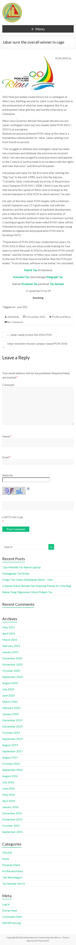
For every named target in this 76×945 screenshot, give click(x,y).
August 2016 (10, 776)
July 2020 (8, 689)
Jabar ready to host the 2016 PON (29, 334)
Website (7, 475)
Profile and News (61, 316)
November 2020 (12, 664)
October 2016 (11, 763)
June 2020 (8, 695)
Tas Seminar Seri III (13, 883)
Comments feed (12, 916)
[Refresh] (28, 488)
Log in (6, 904)
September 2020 (12, 676)
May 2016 (8, 794)
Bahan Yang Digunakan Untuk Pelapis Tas (27, 592)
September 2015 (12, 831)
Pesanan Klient (11, 865)
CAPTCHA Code (12, 517)
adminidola (13, 316)
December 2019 (12, 720)
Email (6, 457)
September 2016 (12, 769)
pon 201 (22, 307)
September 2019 (12, 738)
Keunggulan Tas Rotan (15, 573)
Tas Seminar (57, 283)
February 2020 (11, 707)
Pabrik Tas (30, 270)
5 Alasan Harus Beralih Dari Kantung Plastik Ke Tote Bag (36, 585)
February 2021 (11, 645)
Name (6, 436)
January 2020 (10, 714)
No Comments (15, 322)
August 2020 (10, 683)
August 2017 (10, 757)
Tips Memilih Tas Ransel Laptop (21, 567)
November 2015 (12, 819)
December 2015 (12, 813)
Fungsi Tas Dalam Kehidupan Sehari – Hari (27, 579)
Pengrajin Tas (55, 277)
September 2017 (12, 751)
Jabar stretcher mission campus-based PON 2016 (34, 345)
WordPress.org (11, 922)
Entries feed (9, 910)
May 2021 (8, 627)
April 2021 (8, 633)
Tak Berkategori (12, 877)
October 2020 (11, 670)
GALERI (7, 852)
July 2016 (8, 782)
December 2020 (12, 658)
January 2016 (10, 807)
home (5, 858)
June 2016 (8, 788)
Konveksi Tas (21, 277)
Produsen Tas (29, 283)
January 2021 (10, 652)
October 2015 (11, 825)
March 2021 (9, 639)
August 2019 (10, 745)
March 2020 (9, 701)
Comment (8, 384)
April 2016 (8, 800)
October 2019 (11, 732)
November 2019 (12, 726)
